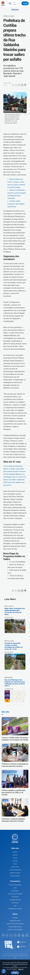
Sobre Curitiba (15, 867)
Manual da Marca (15, 876)
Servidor (15, 858)
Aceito (15, 973)
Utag (15, 905)
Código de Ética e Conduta (15, 908)
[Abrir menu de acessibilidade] (4, 971)
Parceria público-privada (15, 926)
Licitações (15, 918)
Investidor (15, 861)
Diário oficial (15, 903)
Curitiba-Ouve (15, 897)
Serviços (15, 852)
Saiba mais (20, 969)
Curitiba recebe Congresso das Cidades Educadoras (16, 204)
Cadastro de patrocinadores (15, 929)
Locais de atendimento (15, 870)
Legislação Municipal (15, 900)
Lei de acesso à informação (15, 894)
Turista (15, 864)
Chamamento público (15, 920)
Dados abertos (15, 891)
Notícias (15, 9)
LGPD (15, 888)
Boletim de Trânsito (15, 873)
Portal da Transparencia (15, 885)
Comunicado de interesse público (15, 923)
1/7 (25, 114)
